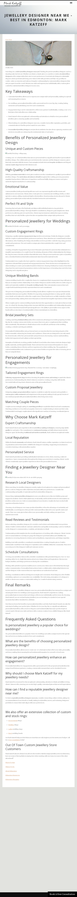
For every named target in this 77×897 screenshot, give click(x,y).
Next (10, 40)
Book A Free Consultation (62, 894)
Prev (7, 40)
